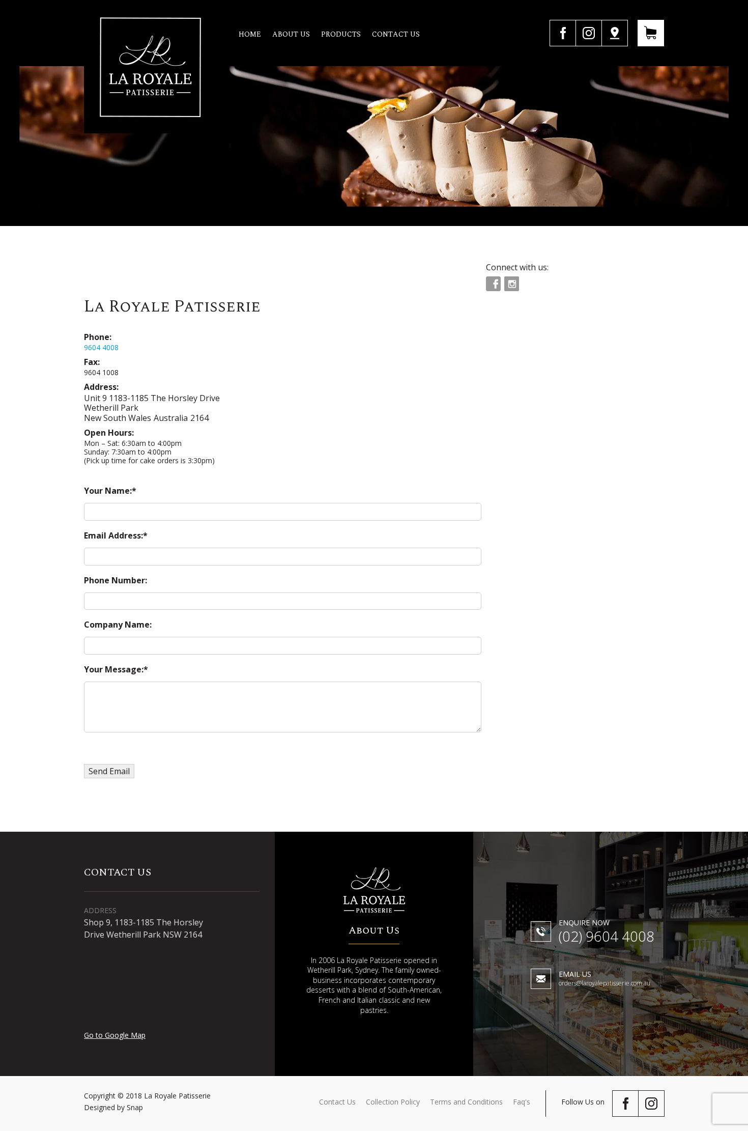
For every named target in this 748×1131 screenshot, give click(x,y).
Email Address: (113, 535)
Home (250, 34)
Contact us (396, 34)
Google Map (614, 33)
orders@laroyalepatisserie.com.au (604, 979)
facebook (563, 33)
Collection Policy (393, 1102)
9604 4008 (101, 347)
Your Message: (113, 669)
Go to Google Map (115, 1035)
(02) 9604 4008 (606, 932)
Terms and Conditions (466, 1102)
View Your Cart (651, 33)
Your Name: (108, 490)
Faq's (521, 1102)
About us (291, 34)
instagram (588, 33)
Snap (135, 1107)
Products (341, 34)
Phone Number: (115, 580)
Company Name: (118, 624)
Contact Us (337, 1102)
